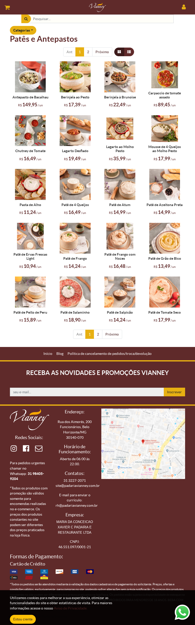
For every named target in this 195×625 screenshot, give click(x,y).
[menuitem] (47, 353)
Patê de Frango (75, 258)
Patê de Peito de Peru (30, 312)
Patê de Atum (120, 205)
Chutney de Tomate (30, 151)
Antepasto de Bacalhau (30, 97)
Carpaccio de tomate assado (164, 95)
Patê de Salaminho (75, 312)
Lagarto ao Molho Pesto (120, 149)
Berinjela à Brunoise (120, 97)
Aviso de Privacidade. (70, 608)
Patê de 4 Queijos (75, 205)
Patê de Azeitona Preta (165, 205)
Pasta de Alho (30, 205)
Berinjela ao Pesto (75, 97)
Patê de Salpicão (120, 312)
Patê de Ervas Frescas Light (30, 256)
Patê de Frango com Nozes (120, 256)
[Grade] (119, 52)
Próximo (102, 52)
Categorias (21, 30)
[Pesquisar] (26, 18)
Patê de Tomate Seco (164, 312)
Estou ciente (22, 619)
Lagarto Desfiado (75, 151)
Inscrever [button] (174, 392)
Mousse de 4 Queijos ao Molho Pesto (164, 149)
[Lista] (129, 52)
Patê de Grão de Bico (164, 258)
